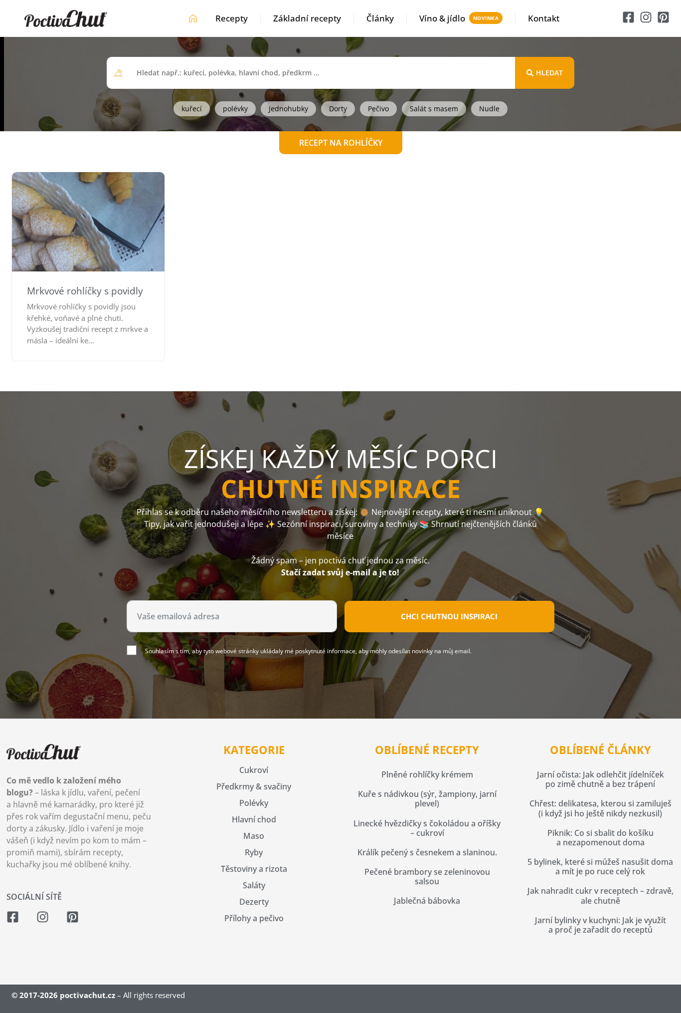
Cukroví (253, 770)
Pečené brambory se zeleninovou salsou (427, 876)
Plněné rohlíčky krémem (427, 774)
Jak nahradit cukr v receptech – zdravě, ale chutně (600, 895)
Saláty (254, 885)
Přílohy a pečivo (254, 918)
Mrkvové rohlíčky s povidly (85, 290)
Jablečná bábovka (427, 900)
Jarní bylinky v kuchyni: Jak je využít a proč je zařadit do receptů (600, 925)
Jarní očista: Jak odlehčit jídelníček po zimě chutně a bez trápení (600, 779)
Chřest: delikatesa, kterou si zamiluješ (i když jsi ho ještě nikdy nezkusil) (600, 808)
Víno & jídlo (442, 18)
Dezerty (254, 902)
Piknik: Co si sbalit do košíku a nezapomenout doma (600, 837)
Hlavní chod (254, 819)
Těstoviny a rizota (254, 869)
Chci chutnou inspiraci (449, 616)
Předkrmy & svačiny (253, 786)
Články (380, 18)
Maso (253, 836)
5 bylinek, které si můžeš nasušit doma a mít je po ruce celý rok (600, 866)
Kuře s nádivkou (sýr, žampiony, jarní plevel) (427, 798)
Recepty (231, 18)
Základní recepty (307, 18)
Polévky (253, 803)
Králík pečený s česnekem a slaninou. (427, 852)
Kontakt (543, 18)
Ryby (254, 852)
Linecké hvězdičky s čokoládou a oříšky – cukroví (427, 828)
